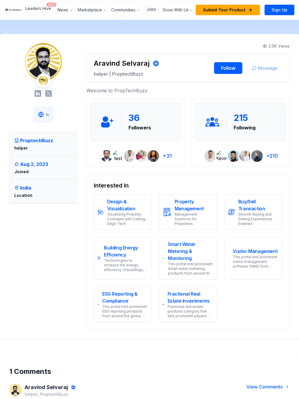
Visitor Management (255, 251)
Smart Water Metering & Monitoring (182, 251)
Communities (123, 9)
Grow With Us (176, 9)
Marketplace (90, 9)
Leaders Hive (38, 8)
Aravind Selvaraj (46, 387)
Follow (228, 68)
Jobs (151, 9)
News (63, 9)
